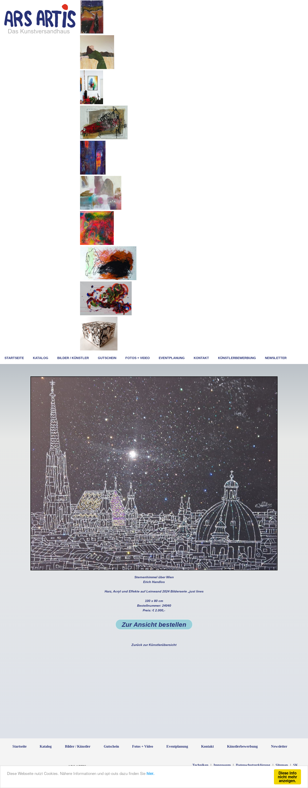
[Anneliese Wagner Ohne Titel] (104, 138)
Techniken (200, 765)
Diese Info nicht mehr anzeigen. (287, 776)
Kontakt (201, 358)
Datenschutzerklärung (253, 765)
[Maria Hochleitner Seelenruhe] (97, 68)
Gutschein (107, 358)
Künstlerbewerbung (237, 358)
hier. (150, 773)
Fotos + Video (137, 358)
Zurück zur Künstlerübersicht (154, 645)
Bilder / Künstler (73, 358)
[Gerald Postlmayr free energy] (106, 314)
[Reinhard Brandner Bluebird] (91, 103)
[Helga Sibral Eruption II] (108, 279)
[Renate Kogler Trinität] (100, 208)
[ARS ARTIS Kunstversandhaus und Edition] (40, 33)
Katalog (40, 358)
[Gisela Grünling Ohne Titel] (97, 244)
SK (295, 765)
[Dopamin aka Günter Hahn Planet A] (93, 173)
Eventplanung (172, 358)
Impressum (222, 765)
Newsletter (276, 358)
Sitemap (282, 765)
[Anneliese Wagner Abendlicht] (91, 33)
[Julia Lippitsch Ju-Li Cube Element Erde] (98, 349)
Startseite (14, 358)
